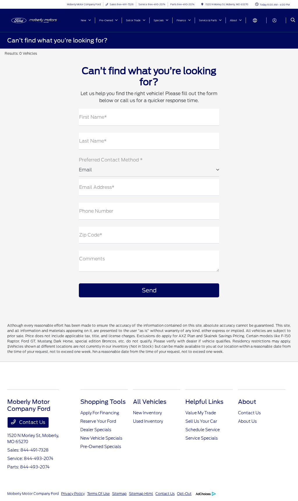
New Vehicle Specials (101, 438)
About (247, 401)
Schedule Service (202, 429)
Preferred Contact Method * (111, 160)
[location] (202, 4)
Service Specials (201, 438)
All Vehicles (149, 401)
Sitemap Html (141, 493)
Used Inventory (148, 421)
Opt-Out (184, 493)
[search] (293, 20)
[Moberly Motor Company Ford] (33, 20)
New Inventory (147, 413)
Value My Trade (200, 413)
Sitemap (119, 493)
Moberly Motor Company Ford (33, 493)
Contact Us (31, 422)
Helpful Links (204, 401)
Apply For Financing (99, 413)
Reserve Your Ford (98, 421)
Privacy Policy (73, 493)
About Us (247, 421)
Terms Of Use (98, 493)
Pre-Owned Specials (100, 446)
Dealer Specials (95, 429)
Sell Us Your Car (201, 421)
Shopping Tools (103, 401)
